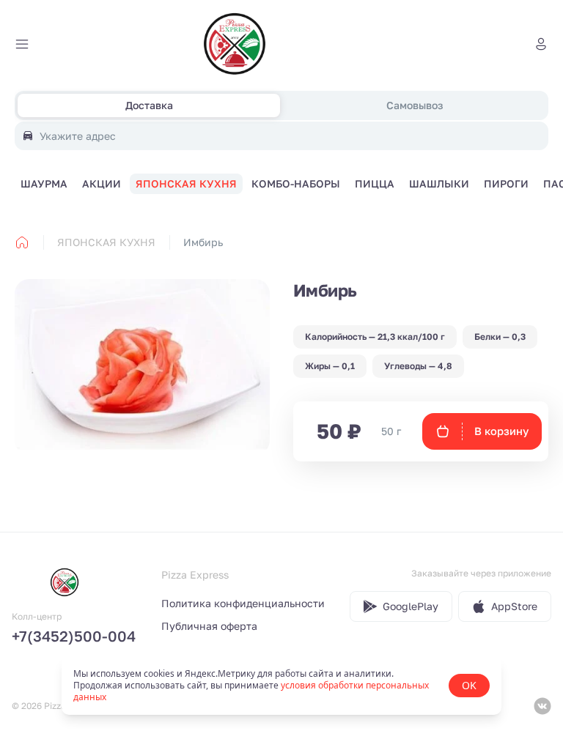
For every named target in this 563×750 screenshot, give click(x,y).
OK (469, 685)
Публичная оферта (209, 626)
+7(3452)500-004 (74, 636)
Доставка (149, 105)
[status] (281, 685)
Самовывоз (414, 105)
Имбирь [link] (203, 242)
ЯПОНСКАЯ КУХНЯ (106, 242)
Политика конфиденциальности (243, 603)
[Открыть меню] (22, 44)
